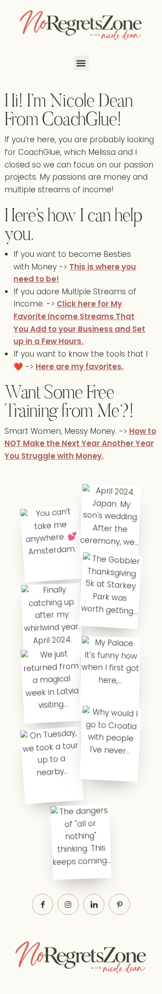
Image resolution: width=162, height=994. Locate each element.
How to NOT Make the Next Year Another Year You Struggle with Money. (80, 443)
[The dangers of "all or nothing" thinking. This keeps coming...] (81, 842)
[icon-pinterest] (119, 904)
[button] (81, 63)
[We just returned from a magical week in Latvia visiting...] (52, 685)
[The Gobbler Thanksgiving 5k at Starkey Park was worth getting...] (110, 590)
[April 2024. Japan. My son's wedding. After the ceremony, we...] (110, 522)
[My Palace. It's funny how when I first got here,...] (110, 673)
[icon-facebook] (42, 904)
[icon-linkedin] (93, 904)
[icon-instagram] (68, 904)
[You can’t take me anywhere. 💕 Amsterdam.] (51, 543)
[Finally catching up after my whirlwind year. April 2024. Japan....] (51, 621)
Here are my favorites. (79, 366)
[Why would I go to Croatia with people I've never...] (110, 743)
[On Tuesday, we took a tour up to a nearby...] (51, 765)
